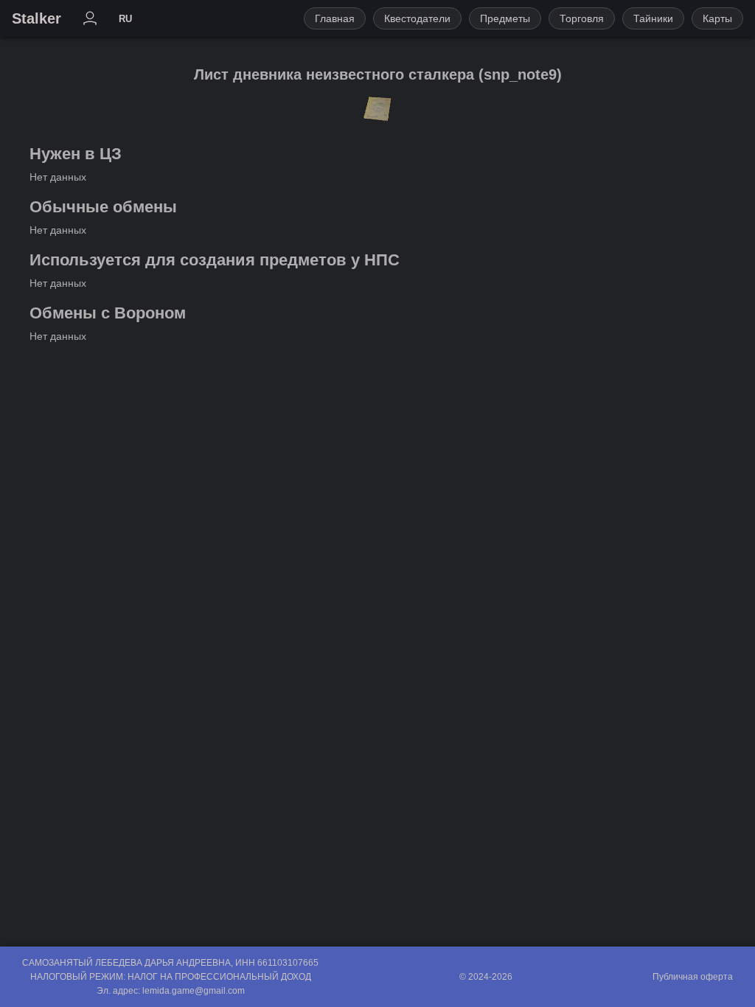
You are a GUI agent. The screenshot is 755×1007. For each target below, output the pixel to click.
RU (125, 18)
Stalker (36, 18)
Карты (717, 18)
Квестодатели (417, 18)
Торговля (582, 18)
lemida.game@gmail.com (193, 991)
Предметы (505, 18)
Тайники (653, 18)
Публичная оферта (693, 977)
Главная (335, 18)
